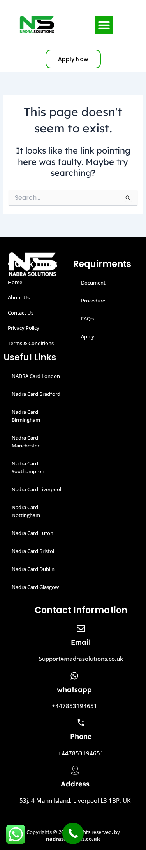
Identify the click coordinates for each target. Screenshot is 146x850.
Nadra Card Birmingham (26, 415)
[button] (104, 25)
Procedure (93, 300)
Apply (87, 336)
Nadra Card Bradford (36, 393)
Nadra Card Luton (32, 533)
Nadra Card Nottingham (26, 511)
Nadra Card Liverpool (36, 489)
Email (81, 642)
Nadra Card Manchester (25, 441)
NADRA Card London (36, 375)
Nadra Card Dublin (33, 569)
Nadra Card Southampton (28, 467)
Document (93, 282)
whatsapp (74, 689)
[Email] (81, 628)
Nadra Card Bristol (33, 551)
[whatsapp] (74, 675)
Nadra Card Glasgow (35, 587)
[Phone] (81, 722)
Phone (81, 736)
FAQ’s (87, 318)
